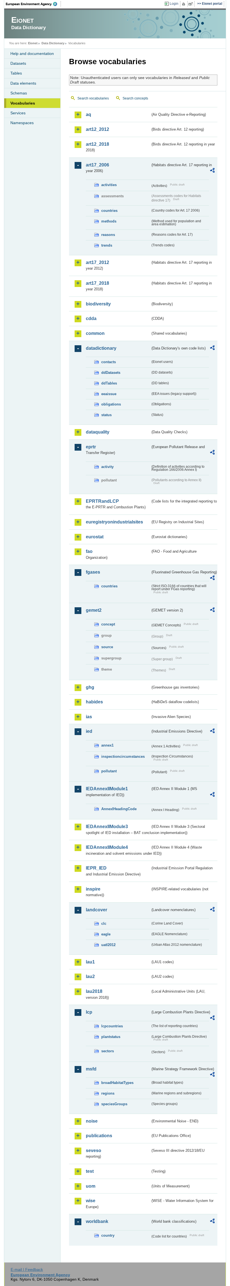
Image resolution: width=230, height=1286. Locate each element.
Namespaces (22, 123)
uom (90, 1186)
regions (107, 1093)
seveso (93, 1150)
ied (89, 731)
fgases (93, 572)
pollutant (109, 771)
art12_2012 (97, 129)
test (90, 1171)
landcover (96, 909)
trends (106, 245)
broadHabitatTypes (117, 1083)
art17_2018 (97, 283)
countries (109, 210)
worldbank (97, 1221)
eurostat (95, 536)
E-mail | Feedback (27, 1269)
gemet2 (94, 610)
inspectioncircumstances (123, 756)
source (107, 647)
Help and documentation (32, 53)
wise (90, 1200)
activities (109, 185)
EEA (33, 4)
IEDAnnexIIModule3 (107, 826)
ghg (90, 687)
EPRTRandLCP (102, 501)
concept (108, 624)
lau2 (90, 976)
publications (99, 1135)
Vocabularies (22, 103)
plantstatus (110, 1037)
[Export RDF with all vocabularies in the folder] (212, 171)
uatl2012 (108, 945)
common (95, 333)
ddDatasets (110, 372)
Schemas (18, 93)
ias (89, 716)
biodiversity (98, 304)
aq (88, 114)
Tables (16, 73)
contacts (108, 362)
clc (103, 923)
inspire (93, 889)
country (107, 1235)
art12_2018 (97, 144)
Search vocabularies (93, 98)
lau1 (90, 962)
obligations (111, 404)
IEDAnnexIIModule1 (107, 788)
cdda (91, 318)
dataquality (97, 432)
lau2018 (94, 991)
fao (89, 551)
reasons (108, 235)
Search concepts (135, 98)
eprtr (91, 446)
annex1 (107, 745)
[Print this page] (184, 4)
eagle (106, 934)
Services (18, 113)
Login (174, 3)
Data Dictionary (53, 43)
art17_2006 (97, 165)
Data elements (23, 83)
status (106, 415)
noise (92, 1121)
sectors (107, 1051)
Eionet (33, 43)
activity (107, 467)
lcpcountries (112, 1026)
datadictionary (101, 348)
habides (94, 701)
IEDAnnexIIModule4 (107, 847)
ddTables (109, 383)
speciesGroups (114, 1104)
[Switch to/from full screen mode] (191, 4)
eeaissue (108, 394)
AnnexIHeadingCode (119, 809)
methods (108, 221)
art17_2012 (97, 262)
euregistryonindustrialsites (114, 522)
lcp (89, 1012)
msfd (91, 1069)
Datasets (18, 63)
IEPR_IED (96, 868)
